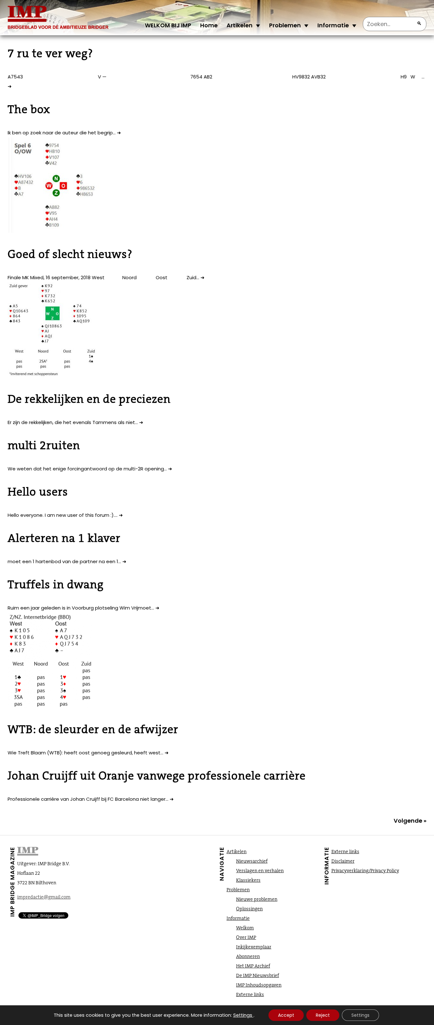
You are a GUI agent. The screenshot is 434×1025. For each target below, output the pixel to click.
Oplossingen (249, 909)
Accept (286, 1015)
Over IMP (246, 937)
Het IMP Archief (253, 966)
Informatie (333, 25)
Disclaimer (343, 861)
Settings (242, 1015)
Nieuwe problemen (256, 899)
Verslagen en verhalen (260, 870)
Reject (323, 1015)
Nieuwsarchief (252, 861)
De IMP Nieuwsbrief (257, 975)
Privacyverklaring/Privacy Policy (365, 870)
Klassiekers (248, 880)
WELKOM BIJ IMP (168, 25)
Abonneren (248, 956)
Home (209, 25)
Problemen (285, 25)
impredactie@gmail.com (44, 897)
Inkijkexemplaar (253, 947)
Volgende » (410, 821)
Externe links (250, 994)
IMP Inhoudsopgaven (258, 985)
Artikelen (240, 25)
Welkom (245, 928)
